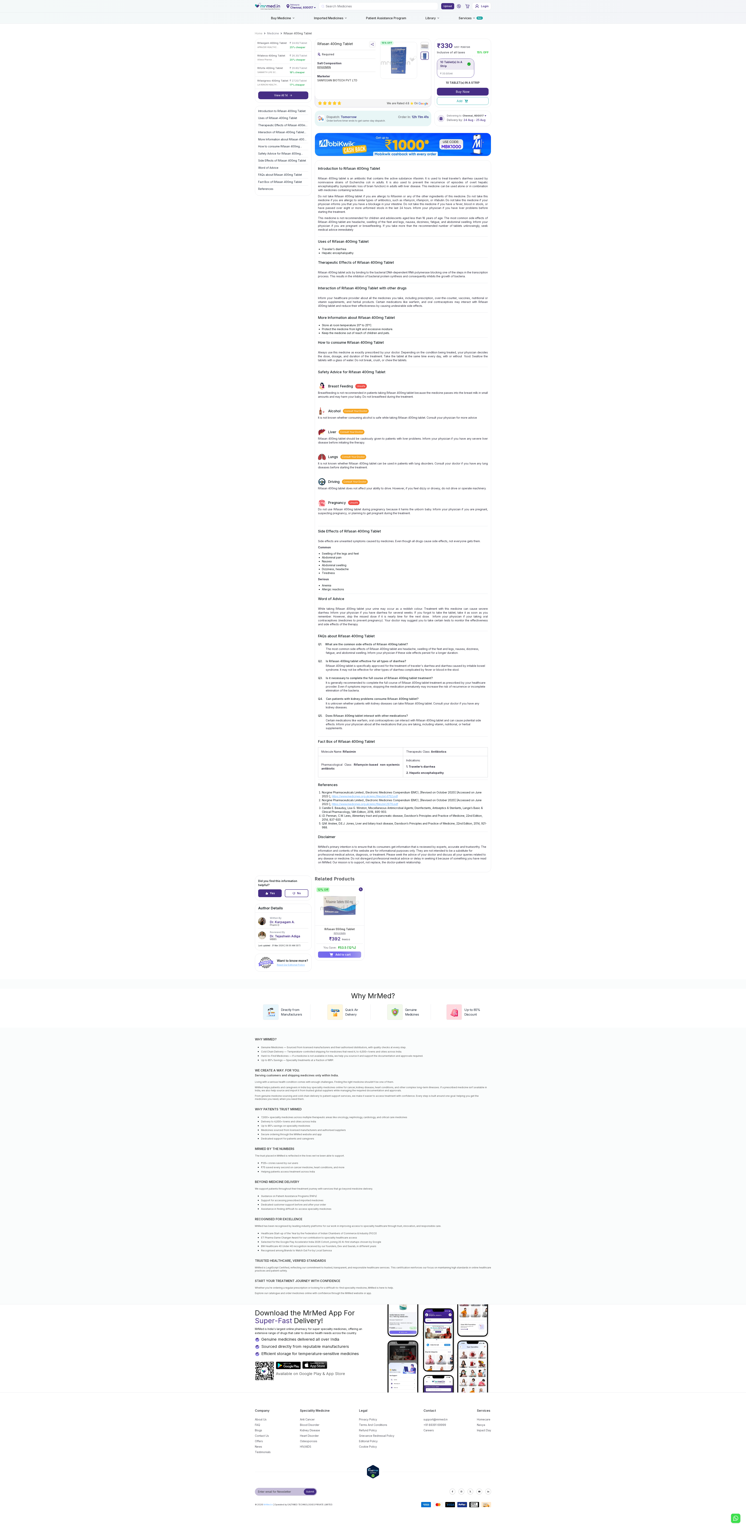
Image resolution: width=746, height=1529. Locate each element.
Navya (481, 1424)
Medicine (273, 33)
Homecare (483, 1419)
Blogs (258, 1430)
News (258, 1446)
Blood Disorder (309, 1424)
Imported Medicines (328, 18)
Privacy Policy (368, 1419)
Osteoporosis (308, 1441)
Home (258, 33)
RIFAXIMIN (324, 67)
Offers (259, 1441)
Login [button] (485, 6)
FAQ (257, 1424)
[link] (258, 33)
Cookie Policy (368, 1446)
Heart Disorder (309, 1435)
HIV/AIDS (305, 1446)
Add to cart (343, 954)
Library (430, 18)
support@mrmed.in (436, 1419)
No (299, 893)
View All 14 (281, 95)
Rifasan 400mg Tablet (298, 33)
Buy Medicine (281, 18)
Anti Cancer (307, 1419)
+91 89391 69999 (435, 1424)
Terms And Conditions (373, 1424)
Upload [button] (448, 6)
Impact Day (484, 1430)
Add (459, 101)
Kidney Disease (310, 1430)
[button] (459, 6)
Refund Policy (368, 1430)
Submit (310, 1491)
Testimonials (263, 1452)
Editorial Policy (368, 1441)
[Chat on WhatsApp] (735, 1518)
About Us (261, 1419)
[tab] (425, 46)
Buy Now (463, 92)
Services (465, 18)
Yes (272, 893)
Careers (429, 1430)
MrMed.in (268, 1504)
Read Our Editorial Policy (291, 964)
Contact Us (262, 1435)
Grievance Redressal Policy (376, 1435)
